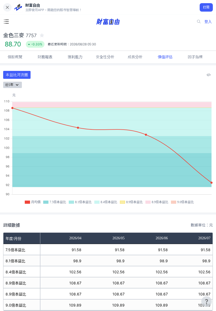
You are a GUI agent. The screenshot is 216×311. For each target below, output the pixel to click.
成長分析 (135, 57)
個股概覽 (15, 57)
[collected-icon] (42, 35)
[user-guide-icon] (206, 301)
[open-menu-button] (6, 21)
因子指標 (195, 57)
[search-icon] (199, 21)
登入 (208, 21)
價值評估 (165, 57)
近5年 (9, 85)
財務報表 (45, 57)
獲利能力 (75, 57)
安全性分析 (105, 57)
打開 (206, 7)
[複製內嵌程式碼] (208, 75)
